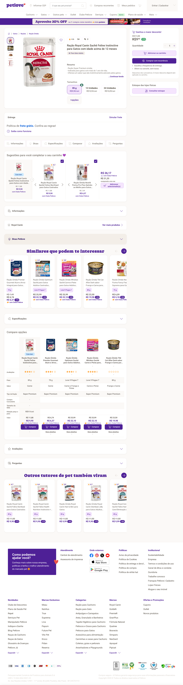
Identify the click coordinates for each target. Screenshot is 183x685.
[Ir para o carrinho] (140, 5)
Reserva (45, 647)
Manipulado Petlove (17, 622)
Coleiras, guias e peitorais (88, 643)
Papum (45, 626)
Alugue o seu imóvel (157, 589)
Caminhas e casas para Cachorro (91, 639)
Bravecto (113, 630)
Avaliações (97, 143)
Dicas (35, 143)
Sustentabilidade (156, 555)
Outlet (146, 609)
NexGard (113, 639)
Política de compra (128, 568)
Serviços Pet (14, 617)
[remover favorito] (61, 40)
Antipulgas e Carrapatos (87, 613)
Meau (44, 605)
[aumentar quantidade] (174, 45)
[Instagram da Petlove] (97, 555)
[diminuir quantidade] (165, 45)
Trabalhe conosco (156, 576)
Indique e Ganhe (15, 626)
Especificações (55, 143)
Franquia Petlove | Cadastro (161, 581)
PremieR (113, 613)
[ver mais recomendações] (124, 251)
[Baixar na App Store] (103, 562)
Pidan (44, 643)
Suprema (46, 617)
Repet (10, 613)
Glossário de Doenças (18, 643)
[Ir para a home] (15, 7)
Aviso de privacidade (128, 555)
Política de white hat (128, 572)
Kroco (44, 639)
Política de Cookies (128, 559)
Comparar (77, 143)
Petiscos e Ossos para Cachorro (91, 626)
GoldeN (112, 609)
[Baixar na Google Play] (103, 570)
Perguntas (118, 143)
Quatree (113, 626)
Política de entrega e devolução (132, 563)
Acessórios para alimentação (89, 635)
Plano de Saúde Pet (17, 609)
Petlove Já (13, 647)
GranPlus (113, 617)
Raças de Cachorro (17, 635)
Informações (17, 143)
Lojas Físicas (154, 585)
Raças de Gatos (15, 639)
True (44, 613)
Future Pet (46, 630)
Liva (44, 622)
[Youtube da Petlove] (107, 555)
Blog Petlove (14, 630)
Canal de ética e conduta (159, 568)
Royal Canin (115, 605)
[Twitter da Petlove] (102, 555)
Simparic (113, 635)
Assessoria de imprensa (71, 559)
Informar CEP (39, 5)
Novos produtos (150, 613)
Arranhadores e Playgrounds (89, 647)
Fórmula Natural (117, 622)
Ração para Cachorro (86, 605)
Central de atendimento (71, 555)
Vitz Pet (45, 635)
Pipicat (112, 647)
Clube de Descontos (17, 605)
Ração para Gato (84, 609)
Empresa (152, 559)
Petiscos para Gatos (85, 630)
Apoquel (113, 643)
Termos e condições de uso (161, 563)
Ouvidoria (152, 572)
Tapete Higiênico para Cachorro (90, 622)
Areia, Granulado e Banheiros (89, 617)
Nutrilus (45, 609)
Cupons (147, 605)
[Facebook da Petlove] (91, 555)
